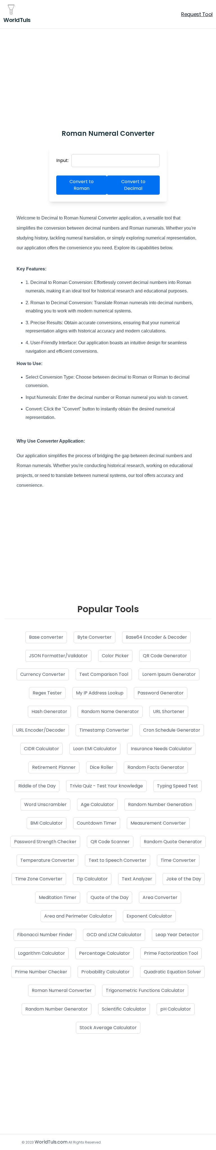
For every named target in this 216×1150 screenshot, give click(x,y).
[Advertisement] (108, 71)
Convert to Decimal (133, 185)
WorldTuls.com (51, 1142)
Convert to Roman (81, 185)
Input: (62, 160)
